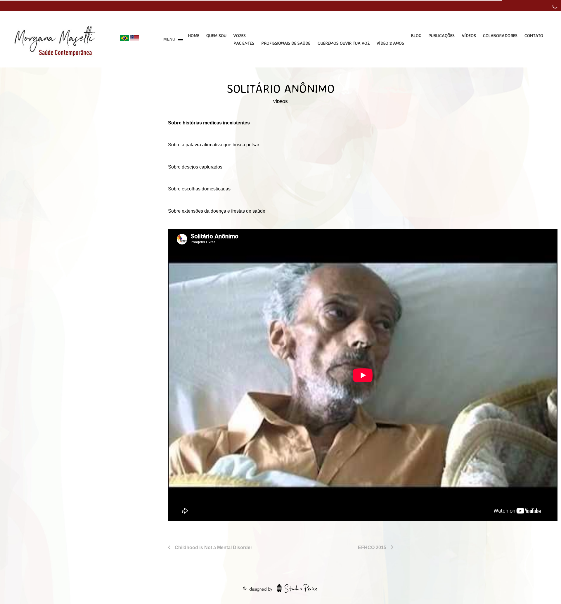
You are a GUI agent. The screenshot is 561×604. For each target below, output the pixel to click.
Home (193, 35)
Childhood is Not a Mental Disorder (213, 547)
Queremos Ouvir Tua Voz (344, 43)
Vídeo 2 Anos (390, 43)
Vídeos (469, 35)
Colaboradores (500, 35)
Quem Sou (216, 35)
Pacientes (243, 43)
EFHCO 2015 (372, 547)
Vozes (239, 35)
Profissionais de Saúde (285, 43)
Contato (533, 35)
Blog (416, 35)
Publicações (441, 35)
